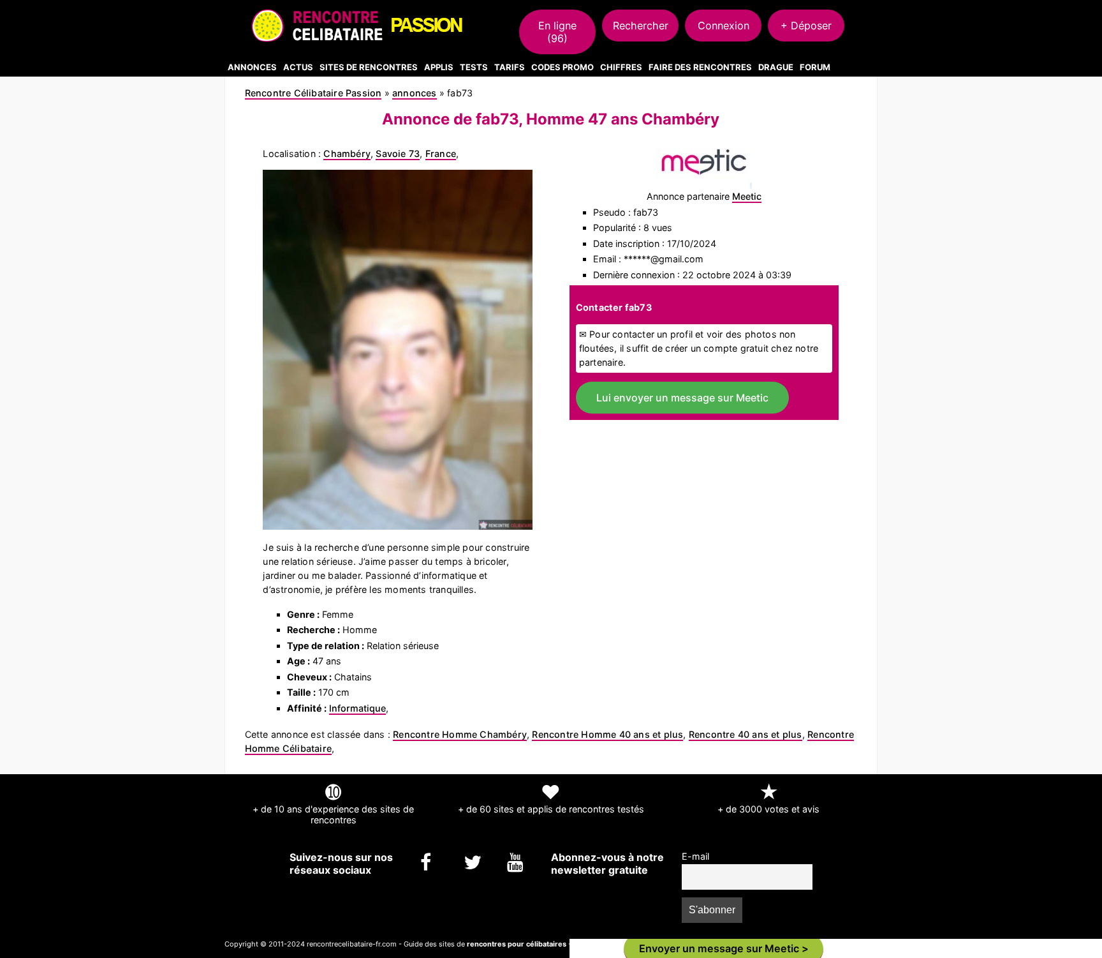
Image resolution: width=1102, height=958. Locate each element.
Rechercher (640, 25)
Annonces (252, 67)
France (440, 153)
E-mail (695, 856)
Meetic (746, 196)
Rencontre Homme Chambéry (460, 734)
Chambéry (347, 153)
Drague (775, 67)
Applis (438, 67)
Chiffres (621, 67)
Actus (298, 67)
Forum (815, 67)
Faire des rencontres (700, 67)
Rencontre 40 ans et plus (745, 734)
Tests (474, 67)
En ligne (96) (557, 32)
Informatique (357, 708)
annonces (414, 92)
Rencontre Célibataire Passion (313, 92)
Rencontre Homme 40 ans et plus (607, 734)
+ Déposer (806, 25)
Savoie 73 (398, 153)
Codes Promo (562, 67)
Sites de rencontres (369, 67)
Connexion (723, 25)
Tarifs (509, 67)
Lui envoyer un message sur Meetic (682, 397)
